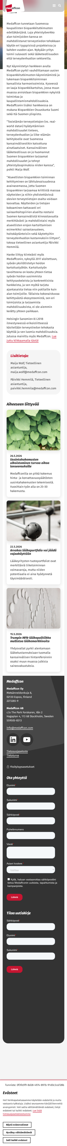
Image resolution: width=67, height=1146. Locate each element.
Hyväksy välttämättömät (19, 1132)
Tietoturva (13, 755)
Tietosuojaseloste (17, 751)
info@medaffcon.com (20, 727)
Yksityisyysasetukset (21, 766)
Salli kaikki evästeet (16, 1140)
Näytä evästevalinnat (17, 1124)
